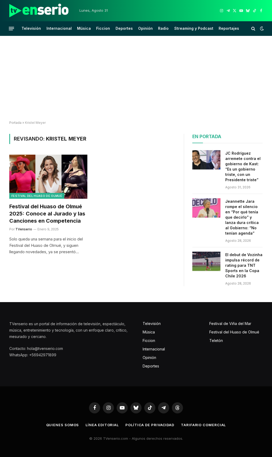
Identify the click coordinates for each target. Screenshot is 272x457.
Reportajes (229, 28)
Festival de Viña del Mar (230, 323)
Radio (163, 28)
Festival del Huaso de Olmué (36, 196)
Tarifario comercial (203, 425)
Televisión (31, 28)
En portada (206, 136)
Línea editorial (102, 425)
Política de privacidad (149, 425)
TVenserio (23, 229)
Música (84, 28)
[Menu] (11, 28)
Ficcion (103, 28)
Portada (15, 123)
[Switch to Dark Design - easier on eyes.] (261, 28)
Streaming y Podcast (193, 28)
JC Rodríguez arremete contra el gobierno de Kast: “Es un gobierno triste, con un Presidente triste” (243, 166)
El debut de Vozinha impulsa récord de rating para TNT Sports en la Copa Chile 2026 (243, 265)
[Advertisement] (136, 78)
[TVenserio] (39, 10)
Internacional (59, 28)
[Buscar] (253, 29)
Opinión (145, 28)
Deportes (124, 28)
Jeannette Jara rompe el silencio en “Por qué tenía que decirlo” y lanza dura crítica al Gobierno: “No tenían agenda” (242, 217)
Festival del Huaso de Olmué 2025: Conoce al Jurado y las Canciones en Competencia (47, 213)
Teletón (216, 340)
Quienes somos (62, 425)
